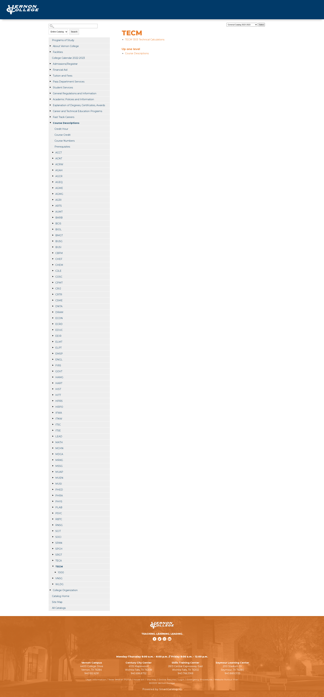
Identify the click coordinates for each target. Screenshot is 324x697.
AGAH (59, 170)
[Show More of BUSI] (53, 247)
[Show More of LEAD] (53, 436)
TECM (59, 566)
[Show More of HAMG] (53, 377)
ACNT (58, 158)
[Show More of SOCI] (53, 537)
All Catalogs (59, 607)
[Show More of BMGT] (53, 235)
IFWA (58, 412)
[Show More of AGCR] (53, 176)
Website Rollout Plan (226, 679)
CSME (59, 300)
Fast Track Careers (63, 117)
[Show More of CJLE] (53, 270)
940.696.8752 (138, 673)
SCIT (58, 531)
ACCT (58, 152)
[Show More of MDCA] (53, 454)
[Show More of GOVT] (53, 371)
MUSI (58, 483)
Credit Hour (61, 128)
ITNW (58, 418)
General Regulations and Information (74, 93)
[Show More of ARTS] (53, 205)
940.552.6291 (91, 673)
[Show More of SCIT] (53, 531)
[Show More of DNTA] (53, 306)
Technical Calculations (144, 39)
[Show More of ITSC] (53, 424)
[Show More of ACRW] (53, 164)
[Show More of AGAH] (53, 170)
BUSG (58, 241)
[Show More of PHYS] (53, 501)
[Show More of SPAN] (53, 542)
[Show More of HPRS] (53, 400)
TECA (58, 560)
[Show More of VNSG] (53, 578)
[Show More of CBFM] (53, 253)
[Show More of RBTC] (53, 519)
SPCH (58, 548)
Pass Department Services (68, 81)
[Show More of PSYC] (53, 513)
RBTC (58, 519)
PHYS (58, 501)
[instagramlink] (164, 643)
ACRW (59, 164)
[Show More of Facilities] (50, 52)
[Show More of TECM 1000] (53, 566)
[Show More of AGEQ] (53, 182)
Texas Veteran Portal (119, 679)
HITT (58, 395)
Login (181, 679)
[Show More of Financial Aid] (50, 69)
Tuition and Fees (62, 75)
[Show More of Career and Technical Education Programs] (50, 111)
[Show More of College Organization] (50, 590)
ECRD (59, 324)
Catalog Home (60, 596)
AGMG (59, 193)
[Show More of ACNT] (53, 158)
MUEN (59, 477)
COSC (58, 276)
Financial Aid (60, 69)
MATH (59, 442)
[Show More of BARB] (53, 217)
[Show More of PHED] (53, 489)
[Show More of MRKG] (53, 460)
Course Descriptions (66, 123)
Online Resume (167, 679)
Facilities (58, 52)
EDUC (59, 330)
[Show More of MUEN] (53, 477)
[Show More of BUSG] (53, 241)
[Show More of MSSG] (53, 466)
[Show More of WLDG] (53, 584)
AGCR (58, 176)
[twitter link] (159, 643)
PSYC (58, 513)
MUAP (59, 471)
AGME (59, 188)
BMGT (59, 235)
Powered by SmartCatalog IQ (162, 689)
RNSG (59, 525)
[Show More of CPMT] (53, 282)
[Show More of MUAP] (53, 471)
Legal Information (96, 679)
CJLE (58, 270)
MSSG (59, 466)
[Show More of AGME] (53, 188)
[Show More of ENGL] (53, 359)
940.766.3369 (185, 673)
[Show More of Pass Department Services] (50, 81)
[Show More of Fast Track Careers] (50, 117)
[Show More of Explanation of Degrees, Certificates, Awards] (50, 105)
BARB (59, 217)
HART (58, 383)
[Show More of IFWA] (53, 412)
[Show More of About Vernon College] (50, 46)
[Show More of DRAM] (53, 312)
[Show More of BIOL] (53, 229)
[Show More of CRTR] (53, 294)
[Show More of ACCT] (53, 152)
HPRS (59, 400)
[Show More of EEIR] (53, 335)
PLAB (58, 507)
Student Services (63, 87)
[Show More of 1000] (55, 572)
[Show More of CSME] (53, 300)
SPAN (58, 542)
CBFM (59, 253)
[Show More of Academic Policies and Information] (50, 99)
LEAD (58, 436)
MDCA (59, 454)
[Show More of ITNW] (53, 418)
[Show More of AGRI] (53, 199)
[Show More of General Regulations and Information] (50, 93)
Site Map (57, 602)
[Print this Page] (269, 23)
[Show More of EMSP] (53, 353)
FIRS (58, 365)
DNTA (58, 306)
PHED (59, 489)
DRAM (59, 312)
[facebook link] (154, 643)
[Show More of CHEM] (53, 264)
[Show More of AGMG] (53, 193)
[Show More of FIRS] (53, 365)
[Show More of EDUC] (53, 330)
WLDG (59, 584)
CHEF (58, 259)
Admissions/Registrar (65, 63)
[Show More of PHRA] (53, 495)
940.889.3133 (232, 673)
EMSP (59, 353)
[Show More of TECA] (53, 560)
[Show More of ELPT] (53, 347)
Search (74, 32)
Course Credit (63, 134)
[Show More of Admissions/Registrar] (50, 63)
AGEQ (59, 182)
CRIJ (58, 288)
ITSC (58, 424)
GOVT (58, 371)
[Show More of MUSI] (53, 483)
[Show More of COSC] (53, 276)
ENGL (58, 359)
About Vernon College (66, 46)
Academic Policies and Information (73, 99)
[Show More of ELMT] (53, 341)
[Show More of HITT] (53, 395)
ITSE (58, 430)
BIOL (58, 229)
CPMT (59, 282)
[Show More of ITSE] (53, 430)
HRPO (59, 406)
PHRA (59, 495)
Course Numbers (65, 140)
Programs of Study (63, 40)
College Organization (65, 590)
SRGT (58, 554)
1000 (61, 572)
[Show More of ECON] (53, 318)
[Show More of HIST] (53, 389)
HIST (58, 389)
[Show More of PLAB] (53, 507)
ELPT (58, 347)
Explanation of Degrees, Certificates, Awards (79, 105)
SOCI (58, 537)
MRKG (59, 460)
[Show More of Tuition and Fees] (50, 75)
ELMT (58, 341)
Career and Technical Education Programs (77, 111)
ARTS (58, 205)
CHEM (59, 264)
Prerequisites (62, 146)
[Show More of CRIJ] (53, 288)
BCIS (58, 223)
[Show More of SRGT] (53, 554)
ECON (59, 318)
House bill (138, 679)
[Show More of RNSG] (53, 525)
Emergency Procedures (200, 679)
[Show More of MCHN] (53, 448)
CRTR (58, 294)
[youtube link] (169, 643)
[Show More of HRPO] (53, 406)
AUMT (59, 211)
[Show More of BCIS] (53, 223)
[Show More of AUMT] (53, 211)
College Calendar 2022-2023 (68, 57)
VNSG (58, 578)
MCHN (59, 448)
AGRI (58, 199)
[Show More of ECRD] (53, 324)
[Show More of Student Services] (50, 87)
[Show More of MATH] (53, 442)
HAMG (59, 377)
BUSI (58, 247)
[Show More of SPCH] (53, 548)
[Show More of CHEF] (53, 259)
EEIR (58, 335)
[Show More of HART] (53, 383)
